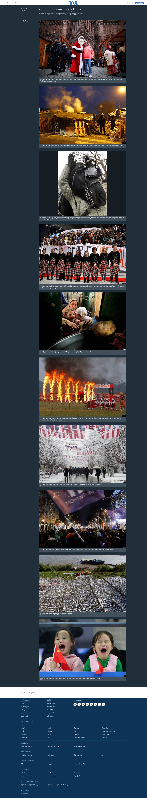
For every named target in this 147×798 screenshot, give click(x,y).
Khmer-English (105, 734)
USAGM (23, 773)
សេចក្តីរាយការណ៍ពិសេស (79, 737)
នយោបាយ (50, 725)
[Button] (24, 21)
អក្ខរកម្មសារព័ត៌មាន (105, 725)
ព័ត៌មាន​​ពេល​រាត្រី (51, 706)
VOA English (51, 773)
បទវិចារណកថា (104, 737)
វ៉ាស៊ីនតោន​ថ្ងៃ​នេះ (25, 706)
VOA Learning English (80, 746)
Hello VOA (50, 710)
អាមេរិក (22, 731)
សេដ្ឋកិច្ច (49, 728)
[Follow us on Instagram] (87, 704)
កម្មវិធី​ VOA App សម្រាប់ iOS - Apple (30, 785)
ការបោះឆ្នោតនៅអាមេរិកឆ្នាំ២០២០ (108, 731)
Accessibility (77, 773)
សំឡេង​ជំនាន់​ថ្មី (50, 713)
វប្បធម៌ (75, 731)
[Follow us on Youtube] (83, 704)
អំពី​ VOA (23, 764)
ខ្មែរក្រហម (76, 734)
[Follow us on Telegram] (91, 704)
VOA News (24, 10)
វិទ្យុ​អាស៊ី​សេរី (77, 776)
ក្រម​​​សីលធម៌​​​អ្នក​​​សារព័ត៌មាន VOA (81, 764)
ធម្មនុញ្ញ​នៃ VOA (51, 764)
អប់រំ (49, 737)
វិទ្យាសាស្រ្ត (76, 728)
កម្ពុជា (22, 725)
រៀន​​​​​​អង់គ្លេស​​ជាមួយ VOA (53, 746)
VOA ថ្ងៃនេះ (23, 710)
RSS (102, 755)
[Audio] (127, 3)
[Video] (132, 3)
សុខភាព (49, 734)
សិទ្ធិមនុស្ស (50, 731)
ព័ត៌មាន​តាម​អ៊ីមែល (78, 755)
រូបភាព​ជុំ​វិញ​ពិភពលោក (16, 3)
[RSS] (95, 704)
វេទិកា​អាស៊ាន (50, 716)
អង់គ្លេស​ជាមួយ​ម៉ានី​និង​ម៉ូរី (26, 746)
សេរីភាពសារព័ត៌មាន (105, 728)
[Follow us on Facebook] (75, 704)
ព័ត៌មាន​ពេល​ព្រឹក (51, 703)
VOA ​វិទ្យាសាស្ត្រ (24, 713)
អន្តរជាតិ (23, 728)
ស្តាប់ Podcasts (51, 755)
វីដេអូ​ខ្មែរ (23, 703)
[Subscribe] (103, 704)
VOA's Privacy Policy (53, 776)
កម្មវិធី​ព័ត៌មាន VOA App (26, 755)
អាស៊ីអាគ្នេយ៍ (24, 737)
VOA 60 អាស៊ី (24, 716)
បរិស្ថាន (75, 725)
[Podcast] (99, 704)
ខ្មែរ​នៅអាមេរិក (24, 734)
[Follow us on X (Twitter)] (79, 704)
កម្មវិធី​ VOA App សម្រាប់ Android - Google (58, 785)
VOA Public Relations (26, 776)
